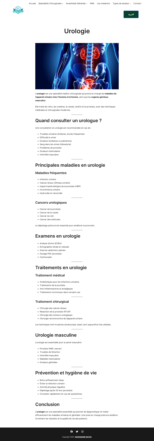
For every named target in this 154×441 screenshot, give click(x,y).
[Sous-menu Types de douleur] (130, 3)
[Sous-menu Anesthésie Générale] (86, 3)
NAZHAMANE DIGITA (83, 437)
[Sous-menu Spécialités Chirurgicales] (62, 3)
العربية (131, 14)
